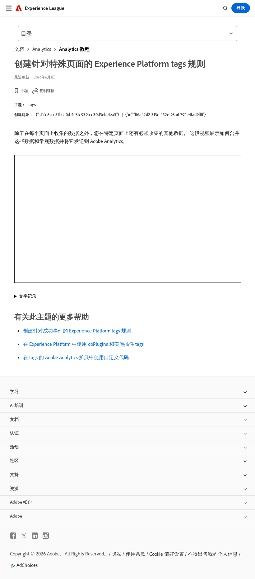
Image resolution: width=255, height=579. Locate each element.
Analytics (41, 49)
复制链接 (46, 90)
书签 (25, 90)
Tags (32, 104)
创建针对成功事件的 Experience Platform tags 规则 (77, 330)
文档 (19, 49)
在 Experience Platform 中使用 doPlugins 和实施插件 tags (83, 344)
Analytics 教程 (74, 49)
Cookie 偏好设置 (166, 554)
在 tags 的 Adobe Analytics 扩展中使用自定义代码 (76, 357)
